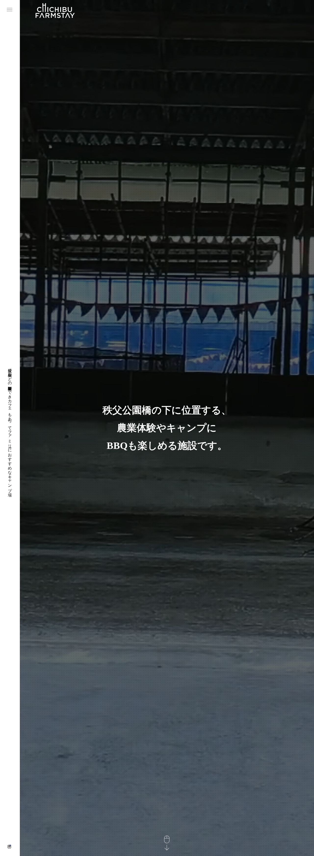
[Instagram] (9, 847)
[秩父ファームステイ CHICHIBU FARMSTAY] (55, 10)
